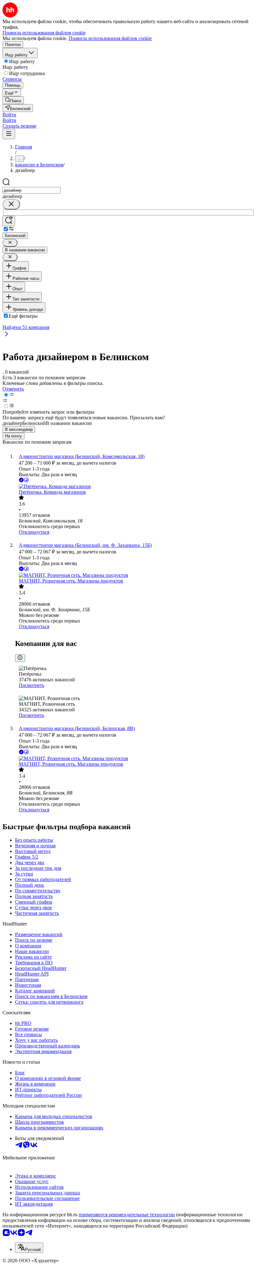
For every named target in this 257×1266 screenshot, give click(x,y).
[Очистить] (11, 204)
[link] (13, 100)
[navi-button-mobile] (9, 134)
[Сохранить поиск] (9, 221)
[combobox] (31, 190)
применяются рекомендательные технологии (127, 1214)
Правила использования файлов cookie (110, 38)
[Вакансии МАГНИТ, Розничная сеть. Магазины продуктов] (135, 575)
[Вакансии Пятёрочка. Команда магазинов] (135, 486)
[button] (9, 114)
